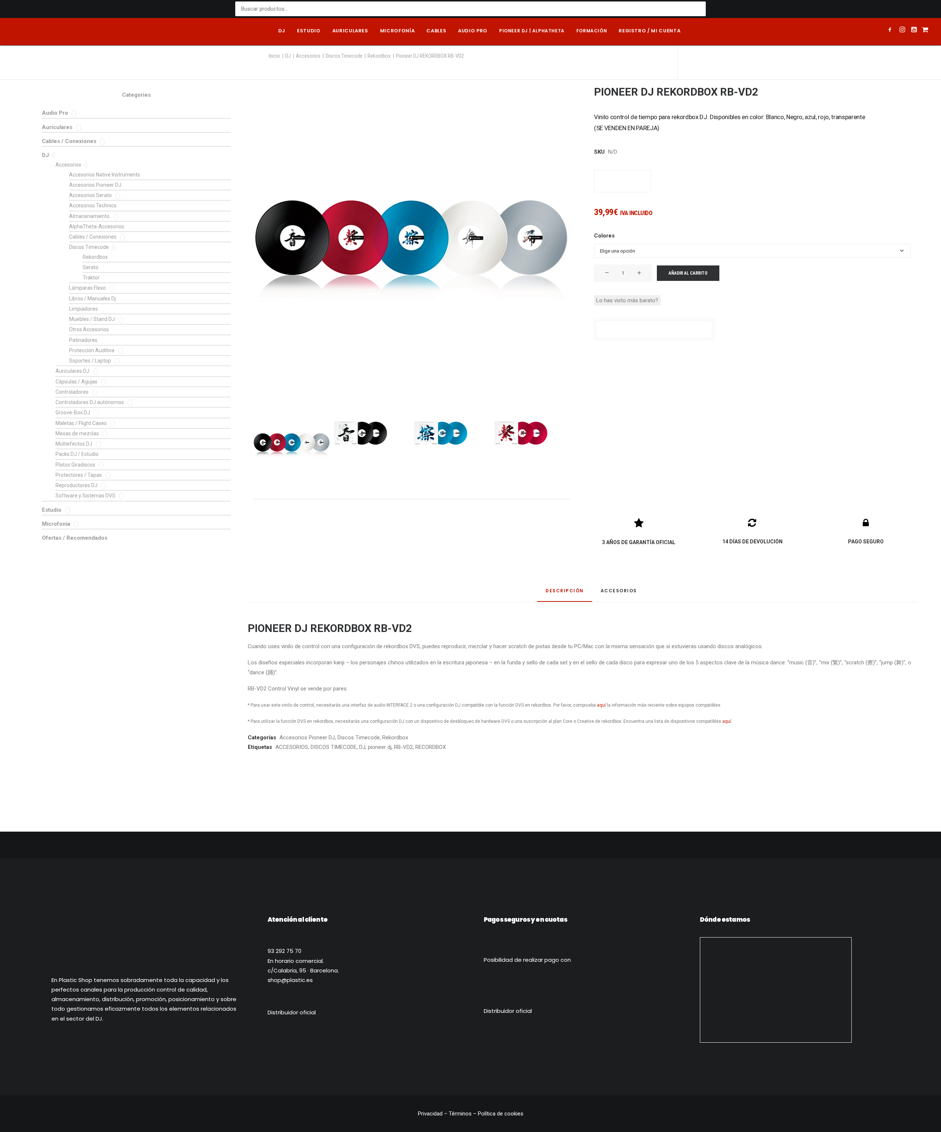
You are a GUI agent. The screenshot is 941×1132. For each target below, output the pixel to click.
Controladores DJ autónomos (90, 402)
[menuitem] (281, 31)
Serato (91, 267)
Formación (591, 31)
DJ (281, 30)
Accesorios (308, 56)
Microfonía (397, 30)
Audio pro (472, 30)
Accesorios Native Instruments (104, 175)
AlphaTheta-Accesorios (96, 226)
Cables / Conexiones (69, 141)
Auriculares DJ (72, 371)
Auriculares (350, 30)
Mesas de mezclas (77, 433)
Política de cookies (500, 1113)
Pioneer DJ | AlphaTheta (532, 31)
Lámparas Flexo (87, 288)
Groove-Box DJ (73, 412)
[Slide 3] (441, 433)
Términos (460, 1113)
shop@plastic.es (290, 980)
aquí (601, 705)
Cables (436, 30)
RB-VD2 (403, 747)
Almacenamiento (89, 216)
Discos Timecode (344, 56)
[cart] (924, 31)
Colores (604, 235)
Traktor (91, 278)
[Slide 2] (361, 433)
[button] (891, 30)
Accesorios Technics (93, 205)
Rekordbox (379, 56)
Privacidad (431, 1113)
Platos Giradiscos (75, 465)
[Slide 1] (291, 444)
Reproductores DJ (76, 485)
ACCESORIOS (291, 747)
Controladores (72, 392)
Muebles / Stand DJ (92, 319)
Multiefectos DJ (74, 444)
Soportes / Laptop (90, 361)
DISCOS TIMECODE (334, 747)
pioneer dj (379, 747)
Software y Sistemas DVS (85, 496)
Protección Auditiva (91, 350)
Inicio (274, 56)
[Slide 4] (521, 433)
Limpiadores (83, 309)
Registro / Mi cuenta (649, 30)
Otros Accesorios (89, 329)
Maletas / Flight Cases (81, 423)
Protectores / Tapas (79, 475)
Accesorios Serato (90, 195)
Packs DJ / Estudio (77, 454)
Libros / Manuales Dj (92, 298)
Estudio (309, 30)
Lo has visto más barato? (627, 300)
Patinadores (83, 340)
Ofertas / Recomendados (74, 538)
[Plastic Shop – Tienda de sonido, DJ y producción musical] (43, 31)
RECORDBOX (430, 747)
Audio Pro (55, 113)
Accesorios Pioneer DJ (95, 185)
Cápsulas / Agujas (76, 382)
